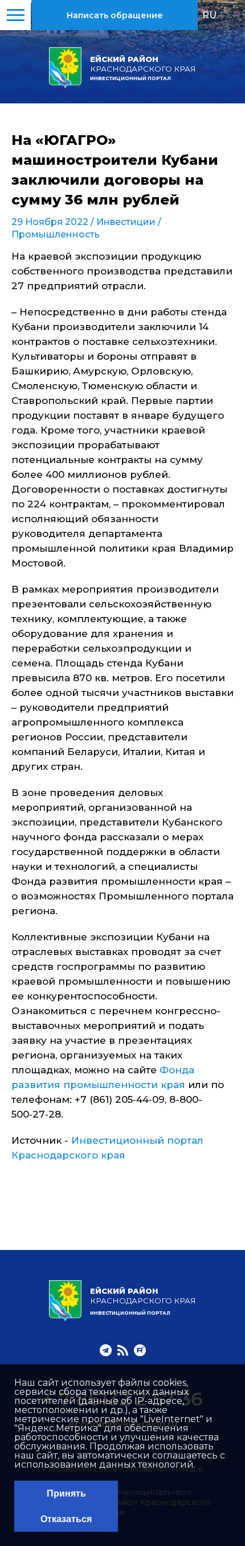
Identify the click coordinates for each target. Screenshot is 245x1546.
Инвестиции (126, 221)
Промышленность (55, 234)
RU (209, 14)
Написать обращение (115, 15)
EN (233, 14)
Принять (66, 1493)
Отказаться (66, 1519)
